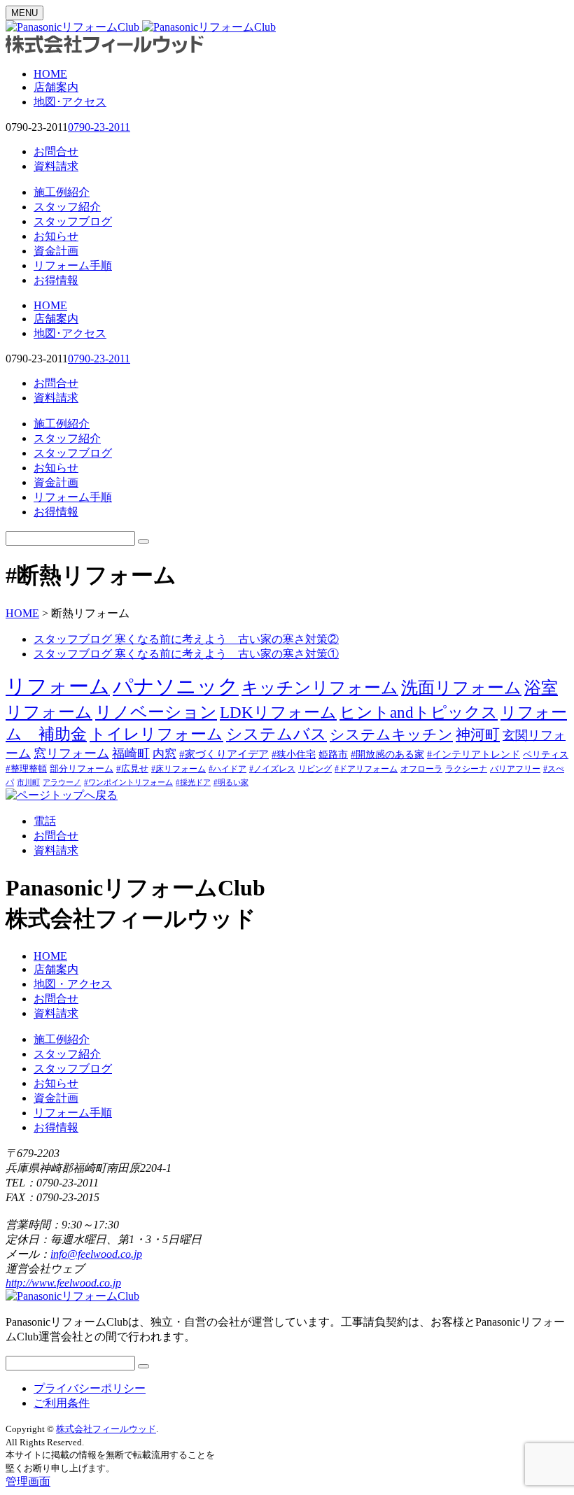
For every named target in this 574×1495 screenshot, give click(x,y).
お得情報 (56, 280)
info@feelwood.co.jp (96, 1254)
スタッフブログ (73, 221)
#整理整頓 (26, 768)
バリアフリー (515, 769)
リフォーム (58, 686)
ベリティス (545, 754)
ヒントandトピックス (419, 712)
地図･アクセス (70, 102)
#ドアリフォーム (366, 769)
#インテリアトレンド (473, 754)
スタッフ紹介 (67, 207)
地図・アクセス (73, 984)
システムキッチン (391, 734)
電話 (45, 821)
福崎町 (131, 753)
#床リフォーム (178, 769)
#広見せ (132, 768)
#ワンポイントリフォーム (128, 782)
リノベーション (156, 712)
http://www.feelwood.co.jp (63, 1283)
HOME (50, 74)
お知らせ (56, 236)
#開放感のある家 (387, 754)
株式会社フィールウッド (106, 1429)
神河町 (478, 734)
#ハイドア (227, 769)
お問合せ (56, 151)
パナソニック (176, 686)
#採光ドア (193, 782)
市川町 (28, 782)
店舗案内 (56, 87)
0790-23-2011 (99, 127)
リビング (315, 769)
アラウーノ (62, 782)
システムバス (276, 734)
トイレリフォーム (156, 734)
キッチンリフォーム (319, 687)
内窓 (164, 753)
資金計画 (56, 251)
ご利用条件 (62, 1403)
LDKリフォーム (278, 712)
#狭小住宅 (294, 754)
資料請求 (56, 166)
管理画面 (28, 1481)
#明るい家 (231, 782)
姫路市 (333, 754)
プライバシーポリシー (90, 1388)
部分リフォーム (81, 768)
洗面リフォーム (461, 687)
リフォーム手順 (73, 265)
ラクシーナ (466, 769)
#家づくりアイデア (224, 754)
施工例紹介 (62, 192)
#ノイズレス (272, 769)
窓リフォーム (71, 753)
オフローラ (421, 769)
